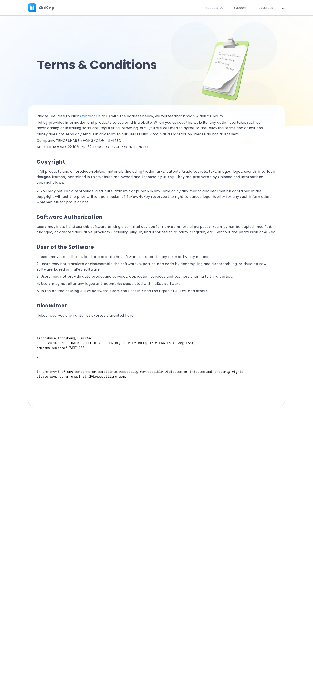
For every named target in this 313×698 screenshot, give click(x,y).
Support (240, 8)
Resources (265, 8)
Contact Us (90, 116)
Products (212, 8)
